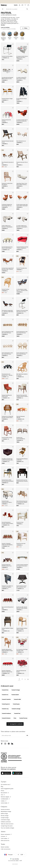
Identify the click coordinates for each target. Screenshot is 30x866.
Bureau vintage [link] (4, 815)
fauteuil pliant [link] (15, 694)
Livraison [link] (4, 836)
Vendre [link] (15, 5)
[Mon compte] (19, 5)
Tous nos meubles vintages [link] (7, 828)
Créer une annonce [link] (5, 849)
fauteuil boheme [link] (6, 718)
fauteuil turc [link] (5, 694)
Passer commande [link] (6, 834)
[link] (4, 5)
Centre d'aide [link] (5, 803)
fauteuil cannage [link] (16, 708)
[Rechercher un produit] (27, 9)
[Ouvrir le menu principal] (2, 9)
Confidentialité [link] (5, 799)
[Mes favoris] (25, 5)
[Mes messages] (22, 5)
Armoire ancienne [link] (5, 809)
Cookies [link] (3, 801)
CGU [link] (3, 794)
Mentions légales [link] (6, 796)
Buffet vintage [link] (4, 813)
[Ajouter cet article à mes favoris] (13, 44)
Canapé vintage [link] (5, 817)
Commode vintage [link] (5, 819)
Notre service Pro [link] (5, 840)
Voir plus (3, 25)
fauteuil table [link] (17, 699)
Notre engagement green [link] (7, 788)
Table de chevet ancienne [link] (7, 823)
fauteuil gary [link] (16, 704)
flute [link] (15, 718)
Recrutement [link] (5, 792)
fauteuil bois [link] (5, 690)
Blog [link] (2, 786)
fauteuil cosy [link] (5, 708)
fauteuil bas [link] (17, 713)
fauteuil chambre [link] (6, 699)
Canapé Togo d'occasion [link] (7, 826)
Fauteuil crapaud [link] (22, 38)
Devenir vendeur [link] (5, 847)
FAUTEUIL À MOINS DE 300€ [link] (3, 39)
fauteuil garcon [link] (6, 704)
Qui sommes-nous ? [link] (5, 784)
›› (27, 679)
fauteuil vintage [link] (16, 690)
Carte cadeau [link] (5, 838)
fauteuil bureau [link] (23, 718)
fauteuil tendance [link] (6, 713)
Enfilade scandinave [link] (6, 821)
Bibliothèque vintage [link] (6, 811)
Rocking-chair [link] (9, 38)
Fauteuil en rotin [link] (16, 38)
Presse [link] (2, 790)
